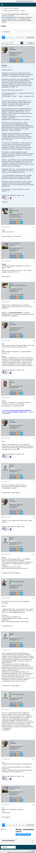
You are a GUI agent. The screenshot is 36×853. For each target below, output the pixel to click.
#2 (33, 227)
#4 (33, 302)
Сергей (11, 465)
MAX (10, 381)
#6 (33, 398)
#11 (33, 598)
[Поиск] (22, 43)
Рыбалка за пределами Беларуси (11, 10)
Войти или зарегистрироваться (25, 1)
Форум (6, 8)
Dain (10, 209)
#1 (33, 65)
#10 (33, 554)
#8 (33, 482)
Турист (11, 48)
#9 (33, 517)
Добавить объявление (23, 834)
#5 (33, 340)
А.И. (10, 693)
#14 (33, 759)
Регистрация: (12, 52)
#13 (33, 709)
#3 (33, 261)
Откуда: (11, 55)
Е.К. (10, 580)
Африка (23, 10)
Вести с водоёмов (14, 8)
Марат (11, 284)
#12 (33, 650)
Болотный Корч (14, 243)
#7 (33, 438)
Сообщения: (12, 54)
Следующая (30, 37)
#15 (33, 805)
